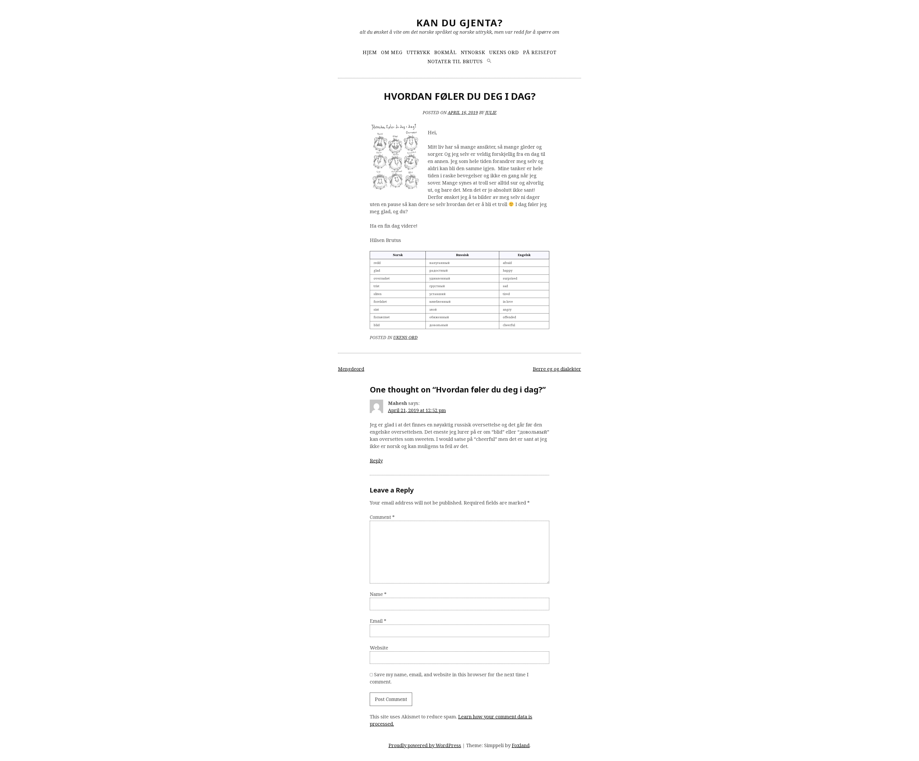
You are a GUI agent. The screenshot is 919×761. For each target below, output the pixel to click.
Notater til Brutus (455, 61)
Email (378, 621)
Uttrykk (418, 52)
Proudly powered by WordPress (424, 745)
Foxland (521, 745)
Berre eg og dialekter (557, 369)
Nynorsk (473, 52)
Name (378, 594)
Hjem (370, 52)
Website (379, 647)
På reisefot (539, 52)
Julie (491, 112)
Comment (382, 517)
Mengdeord (351, 369)
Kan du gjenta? (459, 22)
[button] (489, 61)
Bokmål (445, 52)
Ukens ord (504, 52)
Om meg (392, 52)
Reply (376, 460)
